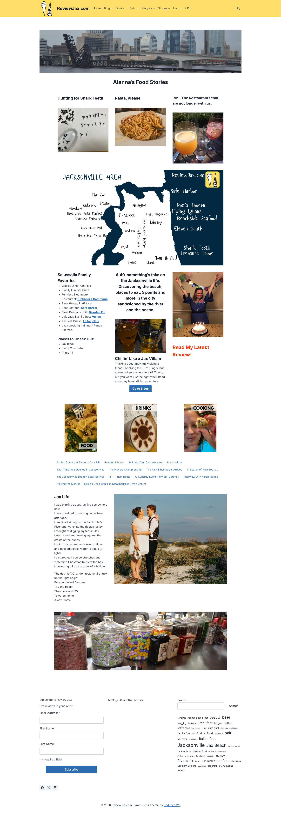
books (192, 723)
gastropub (218, 734)
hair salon (182, 739)
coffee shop (183, 728)
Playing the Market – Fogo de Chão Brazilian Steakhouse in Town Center (101, 483)
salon (197, 761)
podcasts (210, 756)
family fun (183, 733)
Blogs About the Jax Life (127, 700)
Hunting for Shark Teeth (80, 98)
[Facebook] (42, 787)
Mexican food (200, 751)
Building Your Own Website (145, 462)
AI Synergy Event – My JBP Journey (157, 476)
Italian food (208, 739)
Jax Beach (216, 745)
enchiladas (233, 728)
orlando (212, 751)
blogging (181, 723)
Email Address (50, 713)
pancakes (222, 752)
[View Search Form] (238, 8)
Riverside (185, 761)
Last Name (47, 744)
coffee (228, 723)
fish (193, 733)
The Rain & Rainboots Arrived (164, 469)
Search (182, 700)
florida (201, 733)
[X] (48, 787)
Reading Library (114, 462)
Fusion (96, 316)
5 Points (181, 717)
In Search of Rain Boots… (202, 469)
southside (202, 766)
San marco (208, 761)
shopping (236, 761)
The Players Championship (125, 469)
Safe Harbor (89, 307)
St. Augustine (226, 766)
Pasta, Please (127, 98)
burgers (218, 723)
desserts (224, 728)
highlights (193, 739)
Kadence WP (172, 805)
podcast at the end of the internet (191, 756)
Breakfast (205, 723)
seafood (223, 761)
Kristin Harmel (234, 746)
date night (213, 728)
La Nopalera (91, 321)
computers (196, 728)
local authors (184, 751)
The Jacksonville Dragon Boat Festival (80, 476)
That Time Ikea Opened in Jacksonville (80, 469)
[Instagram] (55, 787)
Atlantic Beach (195, 717)
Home (97, 8)
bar (206, 717)
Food (210, 733)
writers (181, 770)
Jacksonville (191, 745)
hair (228, 733)
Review (220, 755)
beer (226, 717)
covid (204, 728)
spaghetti (212, 766)
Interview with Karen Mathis (201, 476)
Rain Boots (123, 476)
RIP (110, 476)
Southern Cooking (186, 766)
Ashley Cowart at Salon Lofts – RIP (78, 462)
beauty (215, 717)
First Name (47, 728)
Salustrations (174, 462)
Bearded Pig (97, 312)
